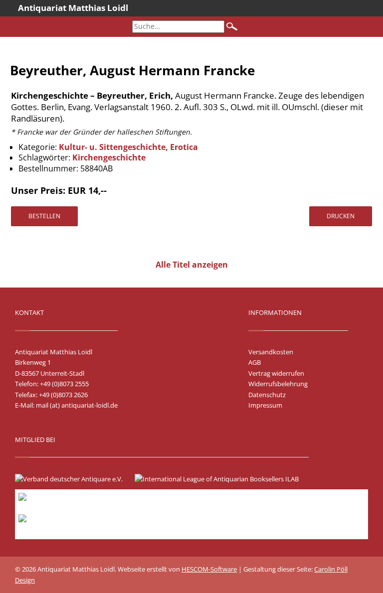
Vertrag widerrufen (276, 373)
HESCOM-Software (209, 569)
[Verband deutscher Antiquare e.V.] (74, 478)
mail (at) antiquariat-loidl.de (77, 405)
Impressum (265, 405)
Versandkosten (270, 351)
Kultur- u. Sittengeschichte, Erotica (128, 147)
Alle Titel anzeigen (192, 264)
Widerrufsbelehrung (278, 383)
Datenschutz (267, 394)
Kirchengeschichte (109, 157)
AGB (254, 362)
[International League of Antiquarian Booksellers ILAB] (222, 478)
